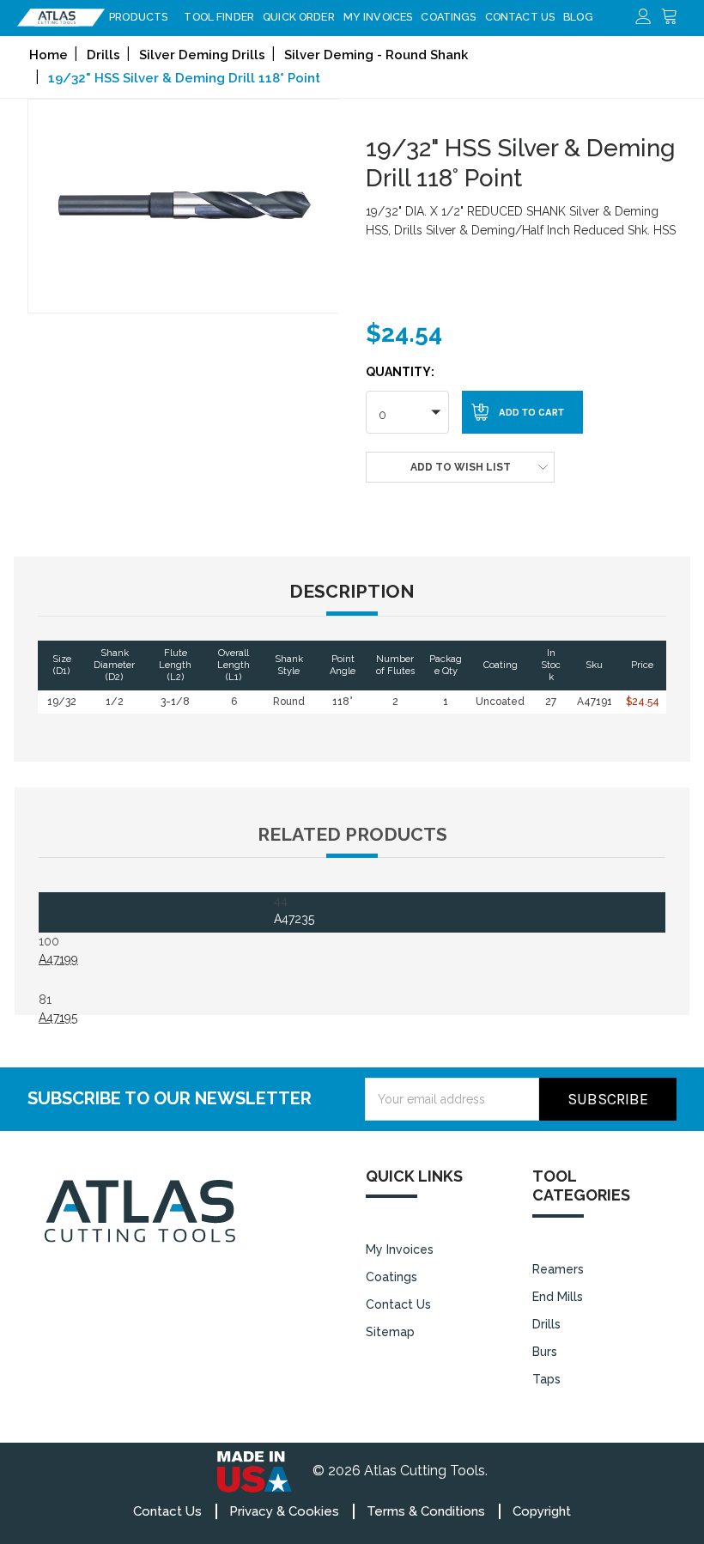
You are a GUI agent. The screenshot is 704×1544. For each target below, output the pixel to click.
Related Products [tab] (352, 834)
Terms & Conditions (426, 1511)
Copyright (542, 1511)
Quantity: (400, 372)
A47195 (58, 1017)
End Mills (557, 1297)
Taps (546, 1379)
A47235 (294, 919)
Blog (578, 16)
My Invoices (378, 16)
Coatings (448, 16)
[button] (407, 412)
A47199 (58, 959)
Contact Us (520, 16)
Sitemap (390, 1332)
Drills (546, 1324)
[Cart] (674, 17)
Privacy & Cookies (284, 1511)
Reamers (558, 1269)
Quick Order (299, 16)
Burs (544, 1352)
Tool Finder (219, 16)
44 (294, 910)
